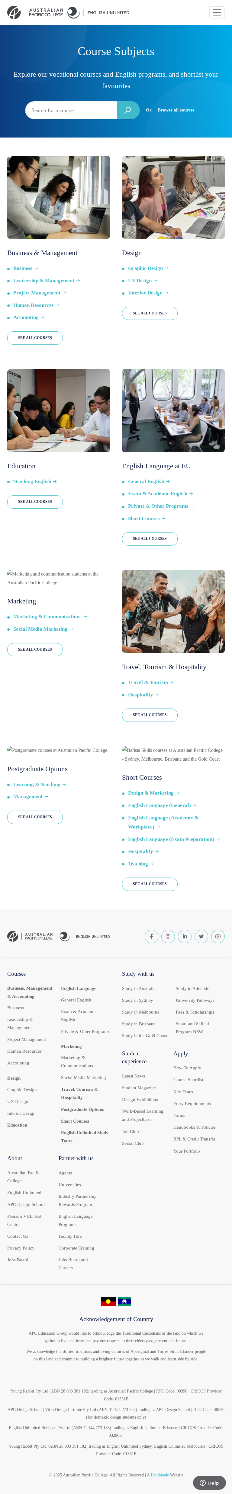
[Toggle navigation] (217, 12)
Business (22, 268)
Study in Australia (139, 988)
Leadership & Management (43, 281)
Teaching (138, 864)
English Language (78, 988)
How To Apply (187, 1067)
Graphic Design (145, 268)
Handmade (160, 1475)
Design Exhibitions (140, 1099)
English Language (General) (159, 805)
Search (128, 110)
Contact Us (17, 1236)
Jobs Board (17, 1259)
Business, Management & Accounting (29, 992)
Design (14, 1078)
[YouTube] (218, 936)
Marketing (71, 1046)
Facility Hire (70, 1236)
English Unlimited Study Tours (84, 1136)
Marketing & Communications (47, 616)
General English (146, 481)
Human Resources (33, 305)
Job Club (130, 1131)
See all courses (35, 338)
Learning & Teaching (36, 784)
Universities (70, 1184)
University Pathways (195, 1000)
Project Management (36, 293)
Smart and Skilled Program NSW (192, 1027)
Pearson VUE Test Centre (24, 1220)
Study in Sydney (137, 1000)
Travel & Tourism (148, 682)
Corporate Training (76, 1248)
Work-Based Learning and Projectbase (142, 1115)
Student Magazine (139, 1087)
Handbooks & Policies (194, 1127)
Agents (65, 1172)
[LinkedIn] (185, 936)
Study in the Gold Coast (144, 1035)
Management (28, 796)
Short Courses (144, 518)
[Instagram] (168, 936)
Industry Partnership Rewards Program (78, 1200)
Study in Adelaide (192, 988)
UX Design (140, 281)
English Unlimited (24, 1192)
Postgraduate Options (82, 1109)
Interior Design (145, 293)
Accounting (26, 317)
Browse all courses (176, 110)
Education (17, 1125)
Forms (179, 1115)
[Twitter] (201, 936)
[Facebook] (151, 936)
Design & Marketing (151, 793)
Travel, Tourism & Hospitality (79, 1093)
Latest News (133, 1076)
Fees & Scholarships (195, 1012)
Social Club (133, 1143)
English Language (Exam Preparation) (171, 839)
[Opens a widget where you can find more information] (209, 1483)
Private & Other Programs (158, 506)
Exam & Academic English (157, 493)
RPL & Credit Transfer (194, 1139)
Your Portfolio (186, 1151)
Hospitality (140, 695)
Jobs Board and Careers (73, 1263)
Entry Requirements (192, 1103)
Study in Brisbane (139, 1023)
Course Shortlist (188, 1079)
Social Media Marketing (40, 629)
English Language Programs (76, 1220)
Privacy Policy (20, 1248)
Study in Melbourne (141, 1012)
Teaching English (32, 481)
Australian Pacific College (23, 1176)
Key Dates (183, 1091)
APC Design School (26, 1204)
